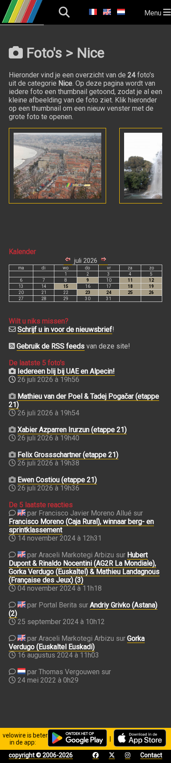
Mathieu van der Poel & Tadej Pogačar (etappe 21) (84, 400)
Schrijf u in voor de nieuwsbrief (65, 329)
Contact (151, 755)
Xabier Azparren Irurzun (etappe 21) (72, 429)
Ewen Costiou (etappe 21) (57, 480)
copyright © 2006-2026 (41, 755)
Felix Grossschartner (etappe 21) (68, 455)
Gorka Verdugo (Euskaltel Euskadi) (77, 642)
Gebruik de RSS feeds (51, 346)
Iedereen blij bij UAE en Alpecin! (66, 371)
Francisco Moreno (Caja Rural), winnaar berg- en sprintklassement (81, 525)
